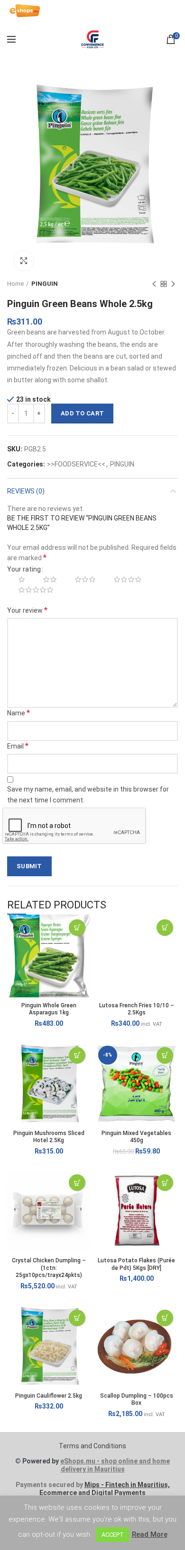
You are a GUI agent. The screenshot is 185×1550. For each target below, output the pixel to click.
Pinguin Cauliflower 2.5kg (48, 1395)
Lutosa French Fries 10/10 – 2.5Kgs (136, 1009)
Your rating (24, 569)
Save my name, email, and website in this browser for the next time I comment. (88, 794)
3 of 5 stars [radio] (80, 579)
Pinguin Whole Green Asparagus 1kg (48, 1009)
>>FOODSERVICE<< (76, 464)
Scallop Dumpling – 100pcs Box (136, 1399)
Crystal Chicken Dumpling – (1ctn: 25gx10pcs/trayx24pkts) (49, 1267)
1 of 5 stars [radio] (16, 579)
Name (18, 712)
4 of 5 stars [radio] (122, 579)
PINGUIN (44, 283)
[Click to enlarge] (23, 260)
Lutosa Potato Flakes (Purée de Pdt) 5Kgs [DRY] (136, 1264)
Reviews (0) (26, 491)
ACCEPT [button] (113, 1534)
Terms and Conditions (92, 1446)
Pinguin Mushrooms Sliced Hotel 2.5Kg (48, 1137)
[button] (77, 927)
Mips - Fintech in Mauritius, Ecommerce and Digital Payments (104, 1489)
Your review (27, 610)
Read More (149, 1534)
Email (17, 745)
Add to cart (82, 413)
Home (15, 283)
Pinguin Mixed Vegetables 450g (136, 1137)
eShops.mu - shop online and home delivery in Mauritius (115, 1465)
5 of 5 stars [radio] (30, 590)
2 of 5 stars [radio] (44, 579)
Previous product (154, 284)
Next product (173, 284)
